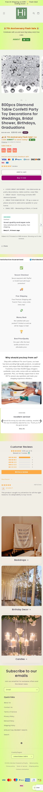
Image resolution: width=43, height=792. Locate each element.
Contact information (22, 769)
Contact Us (8, 707)
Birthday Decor (20, 609)
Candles (20, 659)
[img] (6, 485)
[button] (4, 13)
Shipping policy (34, 766)
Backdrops (20, 560)
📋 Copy (26, 39)
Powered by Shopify (22, 763)
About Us (7, 703)
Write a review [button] (21, 472)
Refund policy (34, 763)
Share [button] (6, 246)
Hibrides (12, 763)
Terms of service (22, 766)
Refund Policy (9, 721)
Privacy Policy (9, 716)
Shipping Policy (9, 725)
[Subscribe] (36, 689)
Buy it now (21, 178)
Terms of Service (10, 712)
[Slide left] (17, 100)
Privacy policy (10, 766)
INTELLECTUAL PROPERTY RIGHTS (15, 730)
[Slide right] (26, 100)
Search (6, 735)
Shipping (4, 142)
